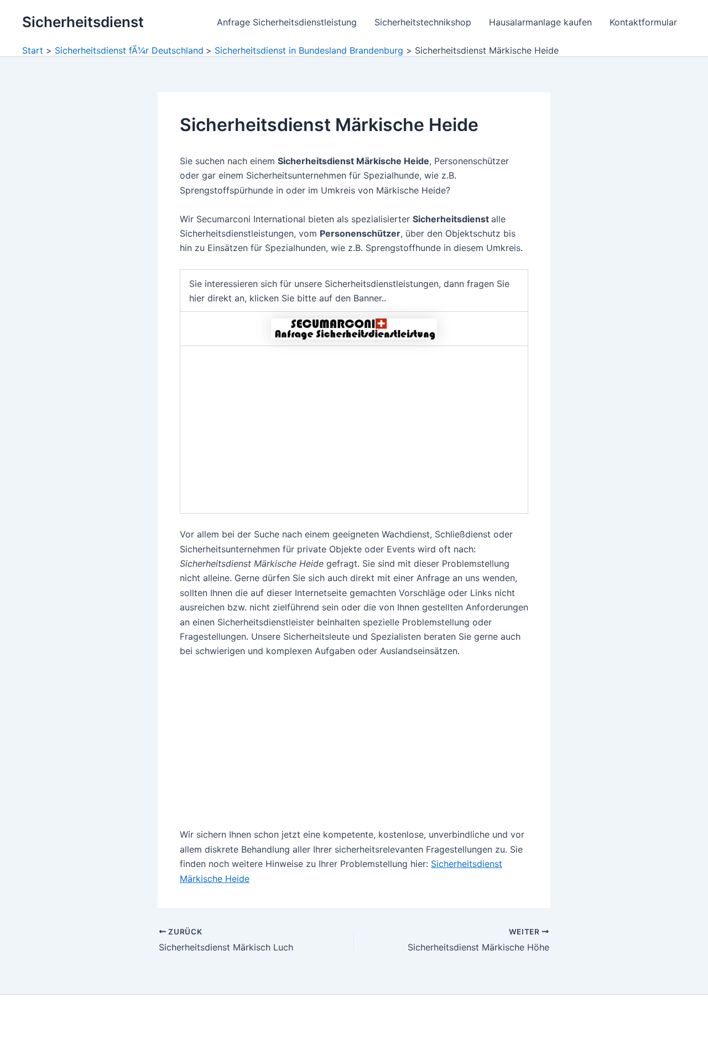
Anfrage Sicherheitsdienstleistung (287, 22)
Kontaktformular (643, 22)
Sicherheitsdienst (83, 21)
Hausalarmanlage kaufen (540, 22)
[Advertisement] (354, 429)
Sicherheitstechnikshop (422, 22)
